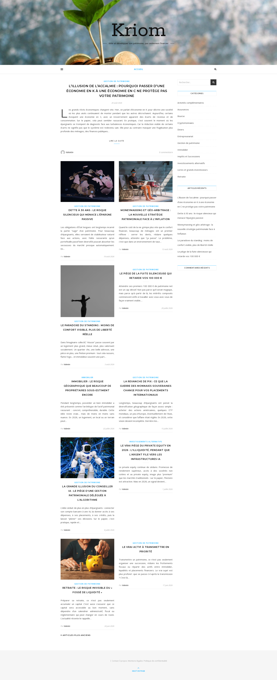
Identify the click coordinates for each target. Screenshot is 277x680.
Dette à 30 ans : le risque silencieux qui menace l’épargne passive (87, 215)
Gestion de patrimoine (117, 81)
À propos (123, 661)
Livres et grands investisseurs (192, 169)
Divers (180, 129)
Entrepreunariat (185, 136)
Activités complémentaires (190, 102)
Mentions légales (135, 661)
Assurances (183, 109)
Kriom (138, 31)
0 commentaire (166, 152)
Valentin (69, 152)
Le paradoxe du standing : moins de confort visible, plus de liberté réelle (87, 330)
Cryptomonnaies (185, 122)
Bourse (181, 116)
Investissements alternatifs (145, 441)
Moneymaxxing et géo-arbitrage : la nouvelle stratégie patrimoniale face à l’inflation (146, 215)
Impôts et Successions (188, 156)
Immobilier (87, 377)
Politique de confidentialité (155, 661)
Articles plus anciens (76, 635)
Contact (115, 661)
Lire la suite (116, 140)
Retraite (181, 176)
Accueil (138, 69)
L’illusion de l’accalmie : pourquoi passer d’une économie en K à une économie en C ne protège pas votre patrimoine (116, 91)
